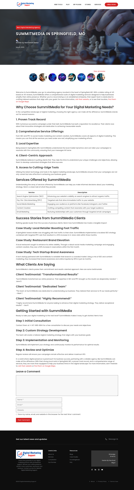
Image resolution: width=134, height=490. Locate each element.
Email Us (112, 456)
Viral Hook (111, 4)
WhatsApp (112, 454)
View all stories (99, 71)
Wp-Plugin (77, 4)
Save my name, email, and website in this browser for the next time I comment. (49, 414)
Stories (88, 4)
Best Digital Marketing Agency (28, 27)
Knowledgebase (75, 460)
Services (97, 4)
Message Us (113, 439)
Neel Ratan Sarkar (32, 43)
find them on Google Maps (44, 366)
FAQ (71, 462)
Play (68, 4)
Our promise (52, 462)
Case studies (74, 457)
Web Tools (58, 4)
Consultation (52, 460)
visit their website (82, 99)
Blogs (71, 454)
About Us (51, 454)
